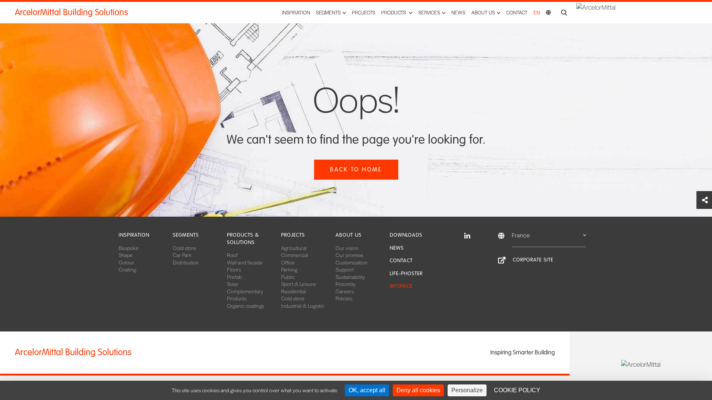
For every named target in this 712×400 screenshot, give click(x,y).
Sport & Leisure (298, 283)
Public (288, 276)
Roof (232, 255)
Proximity (346, 283)
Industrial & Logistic (302, 305)
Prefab (234, 276)
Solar (232, 283)
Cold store (184, 247)
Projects (363, 12)
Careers (345, 291)
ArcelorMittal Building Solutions (71, 12)
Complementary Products (245, 294)
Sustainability (350, 276)
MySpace (401, 286)
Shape (126, 255)
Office (288, 262)
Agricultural (294, 247)
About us (349, 235)
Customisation (351, 262)
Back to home (356, 169)
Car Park (182, 255)
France (521, 235)
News (458, 12)
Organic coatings (245, 305)
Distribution (186, 262)
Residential (293, 291)
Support (345, 269)
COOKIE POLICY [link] (517, 390)
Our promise (349, 255)
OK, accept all (367, 390)
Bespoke (129, 247)
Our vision (347, 247)
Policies (344, 298)
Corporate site (533, 260)
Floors (234, 269)
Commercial (294, 255)
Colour (126, 262)
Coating (127, 269)
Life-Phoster (406, 273)
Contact (517, 12)
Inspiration (296, 12)
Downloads (406, 235)
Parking (289, 269)
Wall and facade (245, 262)
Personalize (467, 390)
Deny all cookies (418, 390)
